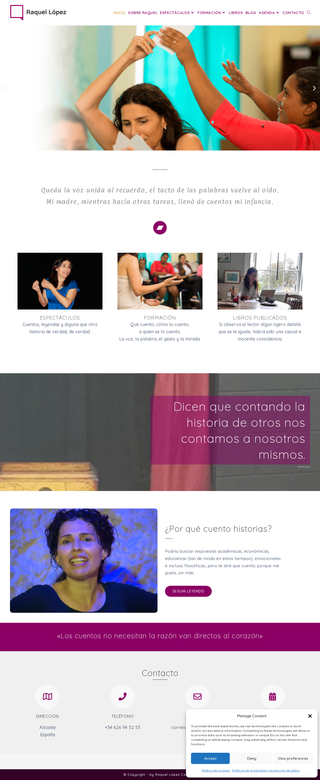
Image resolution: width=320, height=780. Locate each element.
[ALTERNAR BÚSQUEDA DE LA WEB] (309, 12)
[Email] (198, 696)
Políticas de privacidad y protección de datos (266, 770)
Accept (210, 758)
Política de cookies (216, 770)
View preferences (293, 758)
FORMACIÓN (160, 317)
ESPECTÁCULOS (60, 317)
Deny (251, 758)
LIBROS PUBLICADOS (260, 317)
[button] (310, 716)
